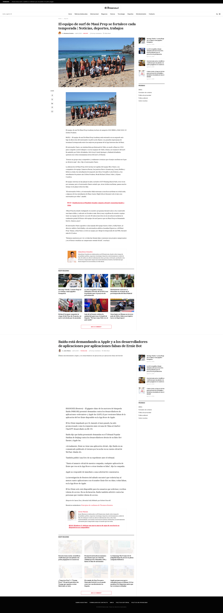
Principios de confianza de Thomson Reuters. (97, 505)
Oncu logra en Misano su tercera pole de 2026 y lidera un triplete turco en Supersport (121, 316)
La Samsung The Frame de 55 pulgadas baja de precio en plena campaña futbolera (121, 558)
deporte (85, 33)
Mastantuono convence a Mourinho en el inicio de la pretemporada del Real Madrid (121, 291)
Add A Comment (96, 326)
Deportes (130, 14)
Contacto (152, 14)
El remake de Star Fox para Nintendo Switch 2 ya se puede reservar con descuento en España (95, 583)
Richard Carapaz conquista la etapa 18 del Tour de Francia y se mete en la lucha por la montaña (69, 316)
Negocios (104, 14)
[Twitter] (52, 99)
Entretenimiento (141, 14)
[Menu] (219, 14)
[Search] (217, 14)
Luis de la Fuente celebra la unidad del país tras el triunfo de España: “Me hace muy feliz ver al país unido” (96, 317)
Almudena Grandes (69, 33)
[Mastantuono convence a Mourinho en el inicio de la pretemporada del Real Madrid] (122, 280)
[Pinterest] (52, 107)
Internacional (94, 14)
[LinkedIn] (52, 103)
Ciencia (112, 14)
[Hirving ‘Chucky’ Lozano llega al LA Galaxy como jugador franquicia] (70, 280)
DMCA (140, 89)
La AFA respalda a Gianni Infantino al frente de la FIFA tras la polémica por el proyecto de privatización (96, 292)
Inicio (70, 14)
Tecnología (121, 14)
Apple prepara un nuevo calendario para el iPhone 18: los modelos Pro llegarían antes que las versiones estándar (121, 583)
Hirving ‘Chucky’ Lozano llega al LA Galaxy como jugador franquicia (69, 291)
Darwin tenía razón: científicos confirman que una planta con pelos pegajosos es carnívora (33, 1)
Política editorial (143, 98)
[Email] (52, 111)
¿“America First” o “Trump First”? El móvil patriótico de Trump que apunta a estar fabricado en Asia (68, 583)
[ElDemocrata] (111, 7)
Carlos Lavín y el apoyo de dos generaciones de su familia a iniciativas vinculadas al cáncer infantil (155, 74)
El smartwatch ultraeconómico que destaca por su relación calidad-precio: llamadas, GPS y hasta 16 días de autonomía (95, 558)
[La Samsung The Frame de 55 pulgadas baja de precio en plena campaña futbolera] (122, 546)
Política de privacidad (145, 95)
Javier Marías (67, 350)
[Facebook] (52, 95)
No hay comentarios (96, 33)
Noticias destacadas (81, 14)
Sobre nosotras (143, 101)
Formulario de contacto (145, 92)
